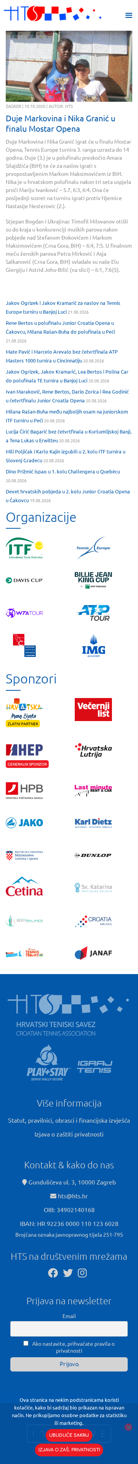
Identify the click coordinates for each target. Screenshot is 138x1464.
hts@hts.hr (73, 1195)
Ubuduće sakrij (69, 1435)
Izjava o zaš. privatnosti (69, 1449)
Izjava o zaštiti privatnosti (69, 1134)
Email (69, 1315)
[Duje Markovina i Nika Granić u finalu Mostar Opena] (69, 66)
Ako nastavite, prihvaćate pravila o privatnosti (73, 1347)
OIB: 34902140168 (69, 1209)
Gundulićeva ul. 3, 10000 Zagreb (71, 1182)
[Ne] (128, 1427)
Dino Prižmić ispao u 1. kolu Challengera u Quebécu (63, 471)
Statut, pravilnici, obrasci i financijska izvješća (69, 1120)
